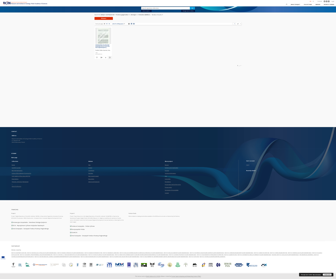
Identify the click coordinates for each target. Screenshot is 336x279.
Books (13, 165)
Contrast (319, 1)
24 (104, 24)
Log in (247, 165)
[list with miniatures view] (131, 24)
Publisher (90, 173)
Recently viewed (329, 4)
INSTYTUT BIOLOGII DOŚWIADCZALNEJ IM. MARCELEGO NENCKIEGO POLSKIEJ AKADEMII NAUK (141, 252)
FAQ (166, 176)
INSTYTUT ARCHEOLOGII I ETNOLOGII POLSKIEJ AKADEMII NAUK (42, 252)
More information (317, 274)
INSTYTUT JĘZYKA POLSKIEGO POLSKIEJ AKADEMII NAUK (101, 254)
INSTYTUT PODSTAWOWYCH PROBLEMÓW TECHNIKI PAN (210, 254)
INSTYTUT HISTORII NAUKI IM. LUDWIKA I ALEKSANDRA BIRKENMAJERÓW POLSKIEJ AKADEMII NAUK (57, 256)
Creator (90, 168)
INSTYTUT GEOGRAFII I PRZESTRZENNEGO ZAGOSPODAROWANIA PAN (36, 254)
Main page (14, 157)
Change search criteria (188, 11)
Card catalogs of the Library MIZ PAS (21, 176)
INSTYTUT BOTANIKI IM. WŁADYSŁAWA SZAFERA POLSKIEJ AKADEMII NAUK (207, 252)
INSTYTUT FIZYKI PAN (194, 256)
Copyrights (167, 179)
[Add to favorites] (96, 57)
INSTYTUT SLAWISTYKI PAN (230, 254)
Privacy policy (168, 187)
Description (91, 179)
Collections (308, 4)
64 (109, 24)
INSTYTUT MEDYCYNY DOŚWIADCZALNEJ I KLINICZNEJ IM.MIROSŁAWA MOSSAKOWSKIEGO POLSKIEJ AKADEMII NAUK (142, 254)
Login (332, 1)
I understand (327, 274)
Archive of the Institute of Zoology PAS (21, 173)
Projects (167, 170)
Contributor (91, 170)
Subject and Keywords (93, 182)
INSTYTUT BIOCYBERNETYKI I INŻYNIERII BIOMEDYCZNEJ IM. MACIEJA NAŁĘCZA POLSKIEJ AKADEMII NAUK (164, 256)
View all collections (16, 186)
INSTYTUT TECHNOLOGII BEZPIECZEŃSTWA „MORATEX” (212, 256)
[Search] (192, 8)
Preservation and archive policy (173, 184)
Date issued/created (93, 176)
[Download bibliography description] (101, 57)
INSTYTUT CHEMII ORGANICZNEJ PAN (278, 252)
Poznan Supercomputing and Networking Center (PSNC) (186, 276)
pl (313, 1)
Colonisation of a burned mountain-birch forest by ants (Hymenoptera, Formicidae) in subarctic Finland (102, 46)
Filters (103, 18)
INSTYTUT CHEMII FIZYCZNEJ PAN (262, 252)
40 (106, 24)
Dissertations (15, 179)
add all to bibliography (117, 24)
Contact (167, 193)
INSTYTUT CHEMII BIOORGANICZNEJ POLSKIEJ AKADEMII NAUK (239, 252)
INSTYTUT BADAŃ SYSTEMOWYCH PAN (93, 252)
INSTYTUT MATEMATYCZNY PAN (19, 252)
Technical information (170, 173)
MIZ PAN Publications (17, 170)
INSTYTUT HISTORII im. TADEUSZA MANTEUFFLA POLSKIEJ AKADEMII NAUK (70, 254)
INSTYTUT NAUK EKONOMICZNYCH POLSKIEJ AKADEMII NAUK (95, 256)
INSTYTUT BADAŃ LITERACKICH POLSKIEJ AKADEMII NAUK (70, 252)
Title (89, 165)
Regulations (168, 182)
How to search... (146, 11)
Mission (167, 165)
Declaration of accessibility (171, 190)
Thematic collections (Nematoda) (20, 182)
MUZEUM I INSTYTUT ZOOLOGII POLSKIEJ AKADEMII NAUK (285, 254)
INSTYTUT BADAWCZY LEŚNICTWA (111, 252)
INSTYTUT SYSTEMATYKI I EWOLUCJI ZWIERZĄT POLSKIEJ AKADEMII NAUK (254, 254)
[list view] (134, 24)
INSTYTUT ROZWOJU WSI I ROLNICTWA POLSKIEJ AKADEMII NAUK (125, 256)
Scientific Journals (16, 168)
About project (295, 4)
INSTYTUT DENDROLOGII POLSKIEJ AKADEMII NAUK (300, 252)
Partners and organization (171, 168)
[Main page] (286, 4)
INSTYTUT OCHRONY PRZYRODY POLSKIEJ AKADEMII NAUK (182, 254)
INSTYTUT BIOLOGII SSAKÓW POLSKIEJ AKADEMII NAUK (176, 252)
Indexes (318, 4)
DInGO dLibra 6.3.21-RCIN (153, 276)
